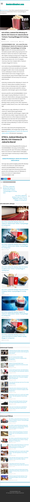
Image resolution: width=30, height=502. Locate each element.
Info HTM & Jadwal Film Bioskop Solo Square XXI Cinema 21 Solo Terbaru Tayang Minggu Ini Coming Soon (10, 189)
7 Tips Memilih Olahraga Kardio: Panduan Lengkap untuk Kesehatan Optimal (18, 458)
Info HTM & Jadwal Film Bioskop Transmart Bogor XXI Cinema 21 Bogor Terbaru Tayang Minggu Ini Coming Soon (19, 446)
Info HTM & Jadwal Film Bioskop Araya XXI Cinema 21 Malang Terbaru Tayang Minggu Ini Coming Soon (15, 291)
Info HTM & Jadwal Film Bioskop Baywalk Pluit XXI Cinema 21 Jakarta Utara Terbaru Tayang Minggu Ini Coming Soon (18, 427)
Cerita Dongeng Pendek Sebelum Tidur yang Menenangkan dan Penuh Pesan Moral (18, 477)
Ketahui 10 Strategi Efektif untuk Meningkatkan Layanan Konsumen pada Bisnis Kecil (18, 365)
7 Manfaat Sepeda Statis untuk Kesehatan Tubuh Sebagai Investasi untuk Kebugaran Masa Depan (19, 352)
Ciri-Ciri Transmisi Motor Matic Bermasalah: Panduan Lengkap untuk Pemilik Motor (18, 358)
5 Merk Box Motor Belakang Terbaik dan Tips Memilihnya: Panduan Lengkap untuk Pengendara (18, 390)
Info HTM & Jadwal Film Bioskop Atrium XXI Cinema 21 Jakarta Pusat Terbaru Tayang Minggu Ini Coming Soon (15, 223)
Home (2, 10)
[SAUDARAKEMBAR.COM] (15, 4)
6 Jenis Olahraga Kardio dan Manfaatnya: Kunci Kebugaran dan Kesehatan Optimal (19, 370)
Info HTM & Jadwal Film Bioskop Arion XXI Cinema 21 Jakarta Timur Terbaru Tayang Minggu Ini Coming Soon (15, 268)
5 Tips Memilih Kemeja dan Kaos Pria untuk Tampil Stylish (19, 383)
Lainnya (7, 10)
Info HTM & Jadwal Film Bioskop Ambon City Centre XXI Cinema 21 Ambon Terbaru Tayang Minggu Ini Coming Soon (14, 336)
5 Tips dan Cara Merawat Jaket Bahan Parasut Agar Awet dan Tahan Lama (18, 407)
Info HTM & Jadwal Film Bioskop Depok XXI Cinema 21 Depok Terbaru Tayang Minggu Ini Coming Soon (19, 420)
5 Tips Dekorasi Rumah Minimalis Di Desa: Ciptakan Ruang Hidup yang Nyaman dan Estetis (18, 471)
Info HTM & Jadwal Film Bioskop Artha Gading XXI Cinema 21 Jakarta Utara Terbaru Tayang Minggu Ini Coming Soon (15, 246)
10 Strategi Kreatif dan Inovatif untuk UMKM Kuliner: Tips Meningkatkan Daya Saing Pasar (19, 396)
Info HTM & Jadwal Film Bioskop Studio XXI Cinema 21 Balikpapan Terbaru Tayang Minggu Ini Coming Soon (19, 197)
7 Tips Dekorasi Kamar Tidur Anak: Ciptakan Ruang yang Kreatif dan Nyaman (19, 464)
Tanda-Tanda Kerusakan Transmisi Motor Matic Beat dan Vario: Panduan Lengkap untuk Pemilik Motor (19, 377)
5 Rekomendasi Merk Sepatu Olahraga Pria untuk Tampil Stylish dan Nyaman (18, 401)
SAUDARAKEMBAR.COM (15, 491)
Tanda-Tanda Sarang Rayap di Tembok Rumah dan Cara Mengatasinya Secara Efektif (18, 433)
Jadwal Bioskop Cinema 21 (9, 182)
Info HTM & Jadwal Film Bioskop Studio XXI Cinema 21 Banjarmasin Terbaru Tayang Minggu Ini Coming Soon (18, 440)
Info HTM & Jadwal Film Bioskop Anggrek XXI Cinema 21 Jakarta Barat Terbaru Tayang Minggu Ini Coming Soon (15, 313)
